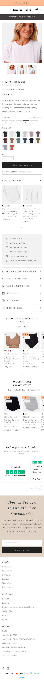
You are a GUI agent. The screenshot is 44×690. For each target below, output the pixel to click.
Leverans (6, 603)
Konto (4, 619)
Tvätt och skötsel (9, 655)
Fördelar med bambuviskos (14, 647)
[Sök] (40, 10)
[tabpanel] (22, 353)
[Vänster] (5, 70)
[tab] (21, 227)
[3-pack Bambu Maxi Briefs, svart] (12, 403)
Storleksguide (35, 118)
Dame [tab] (18, 327)
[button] (7, 89)
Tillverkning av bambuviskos (14, 651)
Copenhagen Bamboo (11, 85)
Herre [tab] (25, 327)
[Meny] (3, 10)
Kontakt (5, 599)
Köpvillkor (6, 615)
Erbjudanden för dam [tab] (16, 390)
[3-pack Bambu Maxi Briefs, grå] (31, 403)
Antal (4, 154)
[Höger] (38, 70)
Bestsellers (6, 575)
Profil (4, 631)
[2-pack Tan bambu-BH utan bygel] (12, 340)
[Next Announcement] (40, 2)
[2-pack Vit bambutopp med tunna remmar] (32, 194)
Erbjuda (5, 579)
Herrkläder (6, 567)
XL (26, 122)
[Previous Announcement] (3, 2)
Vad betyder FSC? (9, 635)
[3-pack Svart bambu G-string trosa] (31, 340)
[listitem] (22, 3)
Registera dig (22, 550)
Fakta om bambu (9, 643)
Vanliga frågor (8, 611)
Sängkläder (7, 583)
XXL (34, 122)
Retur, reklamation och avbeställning (18, 607)
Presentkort (7, 587)
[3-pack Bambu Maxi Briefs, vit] (11, 194)
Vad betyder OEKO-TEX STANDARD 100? (19, 639)
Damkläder (7, 571)
